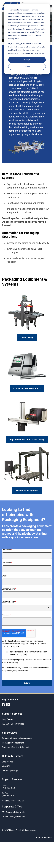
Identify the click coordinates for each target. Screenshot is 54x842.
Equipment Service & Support (15, 747)
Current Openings (10, 770)
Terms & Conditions (43, 838)
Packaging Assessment (13, 743)
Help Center (7, 719)
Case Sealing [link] (27, 337)
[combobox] (27, 608)
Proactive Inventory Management (17, 738)
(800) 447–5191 (8, 796)
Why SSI (6, 766)
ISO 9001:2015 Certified (13, 724)
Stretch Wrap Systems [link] (27, 490)
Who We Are (7, 762)
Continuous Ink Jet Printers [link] (27, 388)
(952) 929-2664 (8, 788)
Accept (27, 60)
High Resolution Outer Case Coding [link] (27, 439)
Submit (27, 683)
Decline (27, 67)
